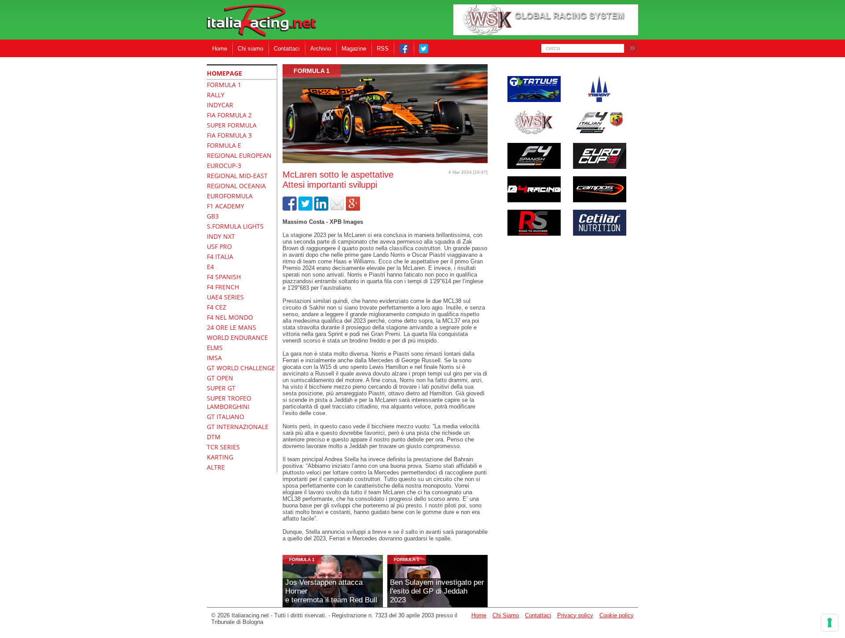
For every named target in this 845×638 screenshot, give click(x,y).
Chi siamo (250, 48)
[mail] (337, 208)
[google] (353, 208)
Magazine (354, 48)
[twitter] (305, 208)
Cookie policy (616, 615)
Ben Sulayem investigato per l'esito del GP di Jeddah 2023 (437, 591)
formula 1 (312, 70)
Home (219, 48)
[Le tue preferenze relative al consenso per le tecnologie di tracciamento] (829, 622)
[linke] (321, 208)
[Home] (261, 21)
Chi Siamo (505, 615)
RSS (383, 48)
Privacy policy (575, 615)
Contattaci (287, 48)
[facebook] (290, 208)
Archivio (320, 48)
